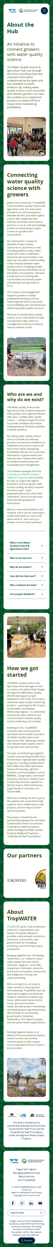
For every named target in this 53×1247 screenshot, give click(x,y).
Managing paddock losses (26, 1172)
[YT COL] (40, 1203)
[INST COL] (22, 1203)
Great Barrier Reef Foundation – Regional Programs (24, 476)
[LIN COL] (31, 1203)
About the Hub (26, 1176)
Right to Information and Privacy (26, 1192)
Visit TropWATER (26, 1180)
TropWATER (13, 926)
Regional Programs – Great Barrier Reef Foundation (23, 835)
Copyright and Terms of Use (26, 1195)
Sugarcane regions (26, 1169)
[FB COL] (13, 1203)
